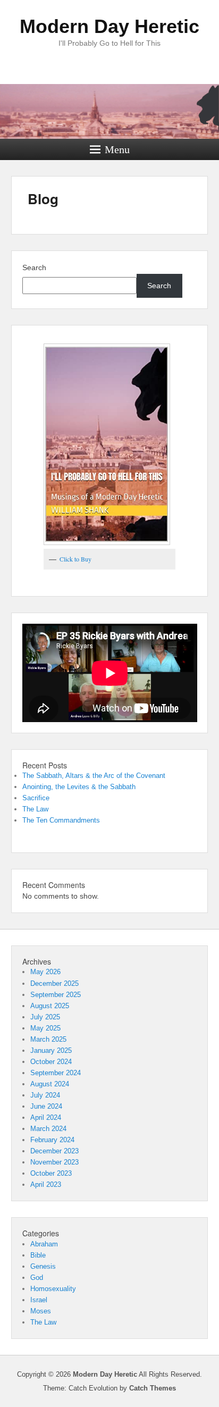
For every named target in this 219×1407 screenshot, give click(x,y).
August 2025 (49, 1006)
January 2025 (51, 1050)
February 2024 (52, 1140)
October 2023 (51, 1173)
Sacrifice (35, 798)
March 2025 (48, 1039)
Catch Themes (152, 1388)
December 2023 (54, 1151)
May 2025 (45, 1028)
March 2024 (48, 1129)
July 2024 (45, 1095)
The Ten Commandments (61, 820)
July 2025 (45, 1017)
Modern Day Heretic (109, 26)
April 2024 (45, 1117)
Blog (43, 198)
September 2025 (55, 995)
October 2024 (51, 1062)
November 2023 (54, 1162)
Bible (38, 1255)
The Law (35, 809)
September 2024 (55, 1073)
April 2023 (45, 1184)
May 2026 (45, 972)
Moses (40, 1311)
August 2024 (49, 1084)
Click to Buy (75, 559)
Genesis (43, 1266)
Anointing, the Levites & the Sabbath (79, 787)
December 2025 (54, 983)
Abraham (44, 1244)
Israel (38, 1300)
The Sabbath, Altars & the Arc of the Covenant (93, 776)
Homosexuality (53, 1289)
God (36, 1278)
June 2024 (46, 1106)
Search (34, 267)
